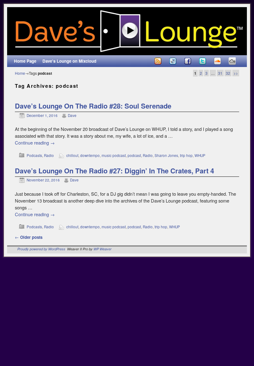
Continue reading (35, 142)
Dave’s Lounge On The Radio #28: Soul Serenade (93, 106)
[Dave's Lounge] (127, 31)
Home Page (25, 61)
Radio (49, 155)
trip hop (186, 155)
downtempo (90, 155)
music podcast (114, 155)
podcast (134, 155)
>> (236, 73)
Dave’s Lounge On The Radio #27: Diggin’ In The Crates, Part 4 (114, 171)
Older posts (28, 237)
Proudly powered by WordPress (41, 249)
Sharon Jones (166, 155)
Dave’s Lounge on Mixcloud (69, 61)
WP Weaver (103, 249)
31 (220, 73)
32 (228, 73)
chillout (72, 155)
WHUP (200, 155)
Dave (72, 115)
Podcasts (34, 155)
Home (20, 73)
